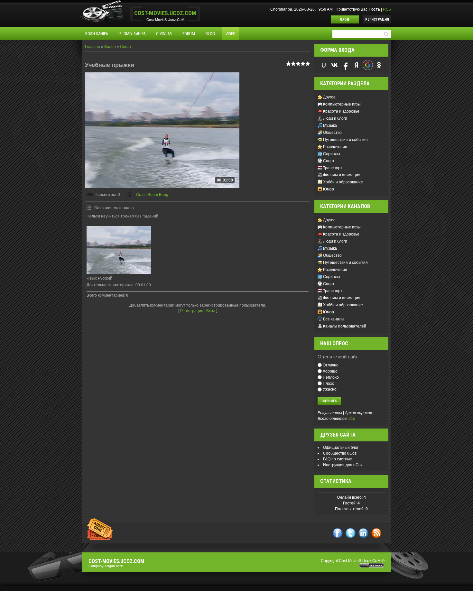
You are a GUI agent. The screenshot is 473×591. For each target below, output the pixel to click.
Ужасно (330, 389)
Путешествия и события (345, 139)
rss (376, 533)
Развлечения (335, 146)
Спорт (126, 46)
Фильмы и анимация (341, 175)
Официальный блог (340, 447)
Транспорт (332, 168)
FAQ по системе (337, 459)
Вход (344, 19)
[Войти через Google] (368, 65)
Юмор (328, 189)
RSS (387, 9)
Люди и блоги (335, 118)
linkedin (363, 533)
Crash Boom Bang (152, 194)
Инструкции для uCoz (343, 465)
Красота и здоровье (341, 111)
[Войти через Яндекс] (356, 65)
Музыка (330, 125)
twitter (351, 533)
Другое (329, 97)
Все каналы (333, 319)
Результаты (330, 413)
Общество (332, 132)
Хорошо (330, 371)
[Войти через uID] (324, 65)
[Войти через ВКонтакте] (334, 65)
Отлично (331, 365)
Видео (110, 46)
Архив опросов (358, 413)
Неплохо (331, 377)
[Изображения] (119, 250)
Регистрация (377, 19)
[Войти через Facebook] (345, 65)
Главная (92, 46)
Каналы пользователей (344, 326)
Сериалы (331, 154)
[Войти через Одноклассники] (379, 65)
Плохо (328, 383)
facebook (338, 533)
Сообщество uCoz (340, 453)
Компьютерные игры (342, 104)
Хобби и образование (343, 182)
